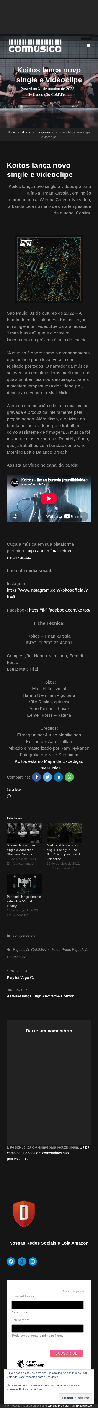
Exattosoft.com (85, 1405)
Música (26, 132)
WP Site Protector (58, 1405)
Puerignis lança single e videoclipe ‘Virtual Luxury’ (24, 901)
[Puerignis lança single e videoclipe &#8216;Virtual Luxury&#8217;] (24, 884)
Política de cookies (30, 1389)
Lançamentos (45, 132)
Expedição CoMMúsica (51, 94)
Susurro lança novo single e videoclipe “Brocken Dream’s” (21, 849)
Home (11, 132)
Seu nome (20, 1320)
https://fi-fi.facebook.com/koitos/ (59, 610)
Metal (56, 950)
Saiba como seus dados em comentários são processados (48, 1153)
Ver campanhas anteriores (30, 1342)
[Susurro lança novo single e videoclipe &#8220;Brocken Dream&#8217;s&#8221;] (24, 833)
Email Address (23, 1296)
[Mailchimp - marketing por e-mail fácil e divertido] (30, 1367)
